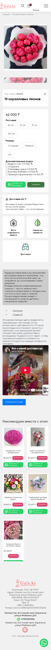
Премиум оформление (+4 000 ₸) (25, 175)
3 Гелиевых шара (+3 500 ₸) (22, 169)
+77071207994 (28, 619)
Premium (29, 146)
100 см (11, 134)
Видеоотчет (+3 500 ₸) (20, 164)
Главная (6, 14)
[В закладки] (45, 94)
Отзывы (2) (18, 315)
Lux (9, 154)
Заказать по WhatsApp (17, 184)
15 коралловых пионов (22, 14)
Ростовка (11, 120)
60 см (11, 125)
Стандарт (13, 146)
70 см (23, 125)
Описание (18, 311)
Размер (10, 141)
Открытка (13, 167)
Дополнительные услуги (19, 161)
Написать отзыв (14, 402)
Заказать (36, 185)
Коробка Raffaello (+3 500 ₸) (23, 172)
